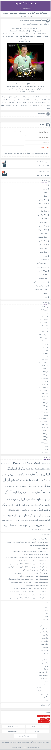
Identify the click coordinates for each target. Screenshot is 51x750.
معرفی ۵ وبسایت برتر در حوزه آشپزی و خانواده (34, 570)
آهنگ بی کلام (43, 204)
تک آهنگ (44, 260)
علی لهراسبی (9, 520)
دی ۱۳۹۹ (45, 368)
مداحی (45, 293)
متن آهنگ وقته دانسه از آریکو (40, 539)
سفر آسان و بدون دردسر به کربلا (39, 545)
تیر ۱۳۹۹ (45, 381)
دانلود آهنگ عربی (44, 721)
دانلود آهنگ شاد (11, 499)
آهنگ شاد (44, 233)
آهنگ (45, 24)
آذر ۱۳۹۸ (45, 402)
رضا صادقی (32, 520)
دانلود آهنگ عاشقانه (40, 505)
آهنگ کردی (43, 248)
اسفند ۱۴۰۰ (44, 341)
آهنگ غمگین (22, 13)
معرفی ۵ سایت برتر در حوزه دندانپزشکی (36, 585)
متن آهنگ (45, 525)
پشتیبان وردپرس (12, 731)
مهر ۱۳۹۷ (45, 440)
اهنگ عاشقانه (46, 102)
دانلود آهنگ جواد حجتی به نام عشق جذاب (33, 20)
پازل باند (31, 529)
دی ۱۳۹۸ (45, 399)
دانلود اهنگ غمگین (25, 510)
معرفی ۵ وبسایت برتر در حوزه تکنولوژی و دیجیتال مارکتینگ (31, 573)
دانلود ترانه (15, 510)
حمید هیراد (8, 486)
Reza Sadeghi (39, 469)
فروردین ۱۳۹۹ (44, 390)
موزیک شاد (38, 529)
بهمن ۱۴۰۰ (45, 344)
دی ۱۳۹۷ (45, 430)
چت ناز (37, 731)
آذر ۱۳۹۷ (45, 433)
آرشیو (45, 189)
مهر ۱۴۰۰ (45, 350)
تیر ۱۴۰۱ (45, 328)
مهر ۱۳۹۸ (45, 409)
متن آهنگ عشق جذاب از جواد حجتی (31, 105)
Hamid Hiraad (46, 464)
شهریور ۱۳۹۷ (44, 443)
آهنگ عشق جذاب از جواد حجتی (11, 99)
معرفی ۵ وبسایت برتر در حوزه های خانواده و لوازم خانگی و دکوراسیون (28, 566)
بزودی (45, 256)
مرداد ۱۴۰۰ (45, 353)
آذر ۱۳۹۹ (45, 372)
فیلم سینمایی (43, 278)
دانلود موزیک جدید (18, 515)
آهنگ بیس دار (42, 207)
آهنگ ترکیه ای (42, 215)
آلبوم (45, 192)
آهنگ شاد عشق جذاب (40, 99)
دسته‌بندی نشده (42, 267)
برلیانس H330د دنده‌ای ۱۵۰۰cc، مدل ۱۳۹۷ (36, 554)
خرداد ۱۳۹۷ (45, 452)
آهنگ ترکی (43, 211)
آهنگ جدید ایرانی (15, 474)
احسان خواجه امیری (39, 486)
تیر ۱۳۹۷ (45, 449)
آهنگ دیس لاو (42, 230)
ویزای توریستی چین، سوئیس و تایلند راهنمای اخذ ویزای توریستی (30, 551)
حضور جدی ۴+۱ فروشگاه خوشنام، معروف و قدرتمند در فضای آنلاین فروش (27, 557)
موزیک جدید (16, 105)
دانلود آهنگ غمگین (22, 505)
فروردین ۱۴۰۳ (44, 319)
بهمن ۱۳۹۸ (45, 396)
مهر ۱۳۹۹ (45, 375)
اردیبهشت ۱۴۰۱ (43, 334)
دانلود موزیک (36, 515)
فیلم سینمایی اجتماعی (40, 282)
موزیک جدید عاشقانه (17, 525)
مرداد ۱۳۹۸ (45, 415)
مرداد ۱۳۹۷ (45, 446)
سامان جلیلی (24, 520)
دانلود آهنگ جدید (41, 13)
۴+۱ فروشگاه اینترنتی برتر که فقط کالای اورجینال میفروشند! (31, 588)
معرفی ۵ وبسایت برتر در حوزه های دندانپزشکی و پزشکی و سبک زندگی (28, 579)
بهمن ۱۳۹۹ (45, 365)
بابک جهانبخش (17, 486)
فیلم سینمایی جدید (41, 289)
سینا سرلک (17, 520)
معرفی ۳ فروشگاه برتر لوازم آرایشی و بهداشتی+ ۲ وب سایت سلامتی (28, 591)
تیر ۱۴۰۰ (45, 356)
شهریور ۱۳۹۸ (44, 412)
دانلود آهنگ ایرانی (28, 493)
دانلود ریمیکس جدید (25, 736)
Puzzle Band (30, 469)
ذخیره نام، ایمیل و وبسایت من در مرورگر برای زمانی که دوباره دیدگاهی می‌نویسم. (26, 153)
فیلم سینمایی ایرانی (41, 286)
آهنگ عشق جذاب (27, 99)
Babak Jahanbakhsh (7, 464)
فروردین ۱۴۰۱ (44, 337)
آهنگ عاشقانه (42, 237)
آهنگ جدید (29, 96)
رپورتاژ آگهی (43, 271)
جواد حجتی (37, 102)
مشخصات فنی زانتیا (42, 548)
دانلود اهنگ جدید (40, 509)
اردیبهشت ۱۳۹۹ (43, 387)
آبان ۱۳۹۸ (45, 406)
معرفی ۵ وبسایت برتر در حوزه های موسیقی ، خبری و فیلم (31, 560)
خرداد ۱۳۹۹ (45, 384)
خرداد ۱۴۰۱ (45, 331)
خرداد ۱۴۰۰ (45, 359)
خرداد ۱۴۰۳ (45, 316)
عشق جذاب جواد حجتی (15, 102)
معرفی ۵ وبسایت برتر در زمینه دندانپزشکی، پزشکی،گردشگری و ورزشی (28, 563)
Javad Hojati (46, 96)
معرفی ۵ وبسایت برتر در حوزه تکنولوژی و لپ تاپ (34, 576)
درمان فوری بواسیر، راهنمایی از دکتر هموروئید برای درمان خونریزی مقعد (27, 542)
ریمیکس (44, 275)
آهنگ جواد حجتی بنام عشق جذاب (15, 96)
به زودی (5, 13)
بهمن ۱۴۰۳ (45, 306)
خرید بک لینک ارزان (43, 716)
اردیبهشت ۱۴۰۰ (43, 362)
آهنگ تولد (43, 219)
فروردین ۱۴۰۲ (44, 322)
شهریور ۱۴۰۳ (44, 310)
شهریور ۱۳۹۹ (44, 378)
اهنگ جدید (27, 485)
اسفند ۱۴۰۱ (44, 325)
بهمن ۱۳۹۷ (45, 427)
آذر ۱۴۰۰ (45, 347)
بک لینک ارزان (45, 719)
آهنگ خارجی (43, 226)
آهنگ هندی (43, 252)
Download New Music (16, 31)
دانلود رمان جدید (13, 726)
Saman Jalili (46, 469)
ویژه (46, 297)
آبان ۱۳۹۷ (45, 437)
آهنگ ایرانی (31, 13)
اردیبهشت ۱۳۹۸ (43, 418)
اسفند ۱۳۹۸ (44, 393)
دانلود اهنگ (8, 505)
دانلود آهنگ (42, 492)
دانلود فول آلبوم (42, 263)
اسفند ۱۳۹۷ (44, 424)
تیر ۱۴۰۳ (45, 313)
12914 (44, 185)
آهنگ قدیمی (13, 13)
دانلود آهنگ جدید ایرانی (30, 499)
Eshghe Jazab (37, 96)
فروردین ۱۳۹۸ (44, 421)
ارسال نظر (43, 147)
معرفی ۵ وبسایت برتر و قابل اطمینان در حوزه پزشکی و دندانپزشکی (29, 582)
